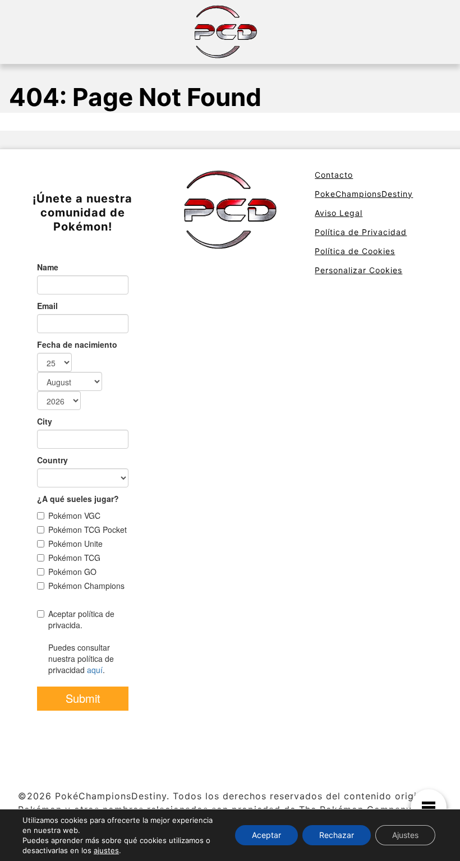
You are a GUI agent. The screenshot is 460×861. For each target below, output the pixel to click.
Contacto (334, 174)
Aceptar (266, 835)
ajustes (106, 850)
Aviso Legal (338, 213)
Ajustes (405, 835)
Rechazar (336, 835)
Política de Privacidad (361, 232)
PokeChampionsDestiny (364, 194)
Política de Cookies (355, 251)
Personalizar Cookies (358, 270)
